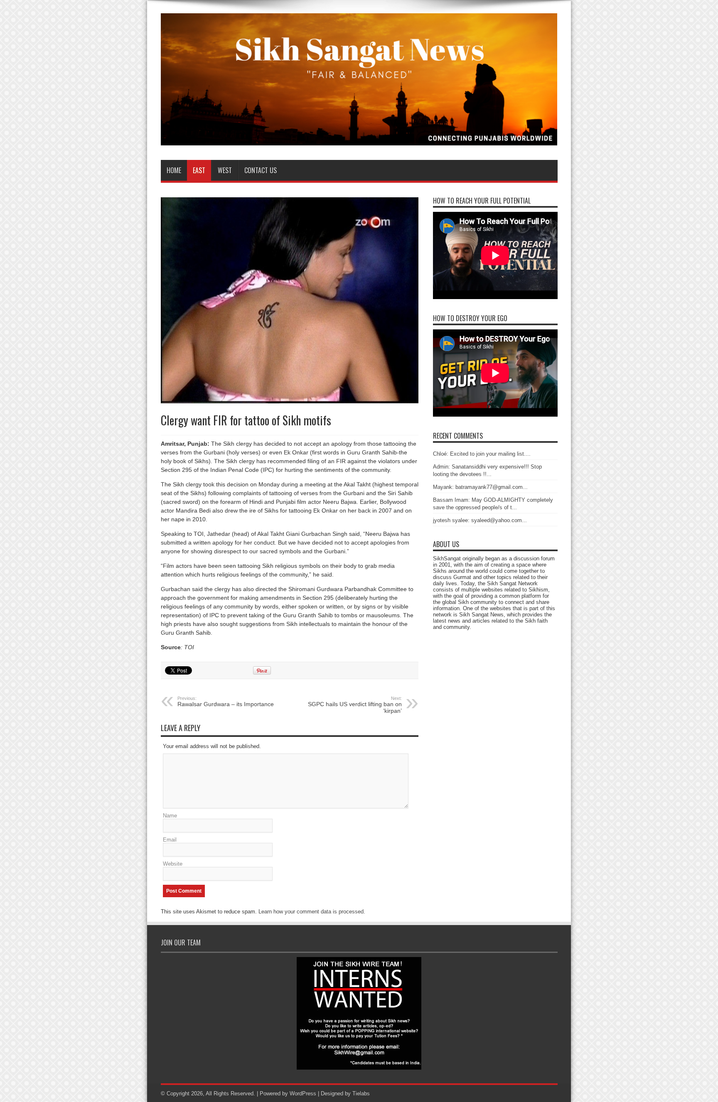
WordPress (303, 1093)
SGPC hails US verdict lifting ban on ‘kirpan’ (355, 705)
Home (174, 170)
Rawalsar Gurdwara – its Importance (225, 701)
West (225, 170)
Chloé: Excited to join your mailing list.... (482, 454)
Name (170, 815)
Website (172, 864)
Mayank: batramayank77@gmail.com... (480, 487)
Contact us (260, 170)
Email (170, 840)
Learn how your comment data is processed (311, 911)
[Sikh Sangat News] (359, 139)
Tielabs (361, 1093)
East (199, 170)
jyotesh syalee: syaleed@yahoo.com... (480, 520)
